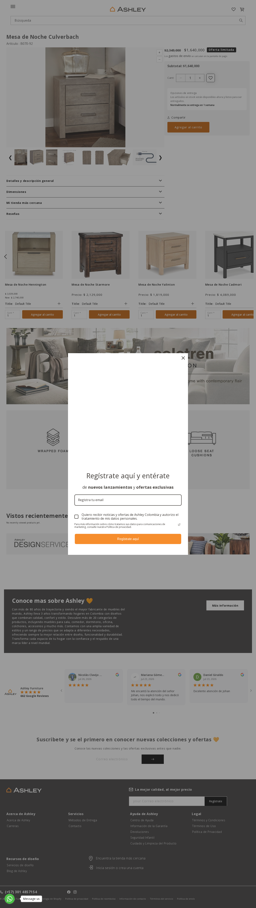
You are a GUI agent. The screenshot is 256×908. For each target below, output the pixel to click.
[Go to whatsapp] (10, 899)
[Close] (183, 358)
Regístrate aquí (128, 539)
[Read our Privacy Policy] (179, 524)
